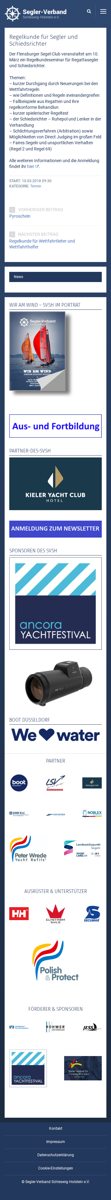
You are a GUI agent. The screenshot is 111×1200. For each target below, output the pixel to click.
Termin (35, 186)
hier (30, 166)
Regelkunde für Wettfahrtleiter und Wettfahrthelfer (42, 244)
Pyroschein (20, 216)
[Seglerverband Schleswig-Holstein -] (35, 18)
